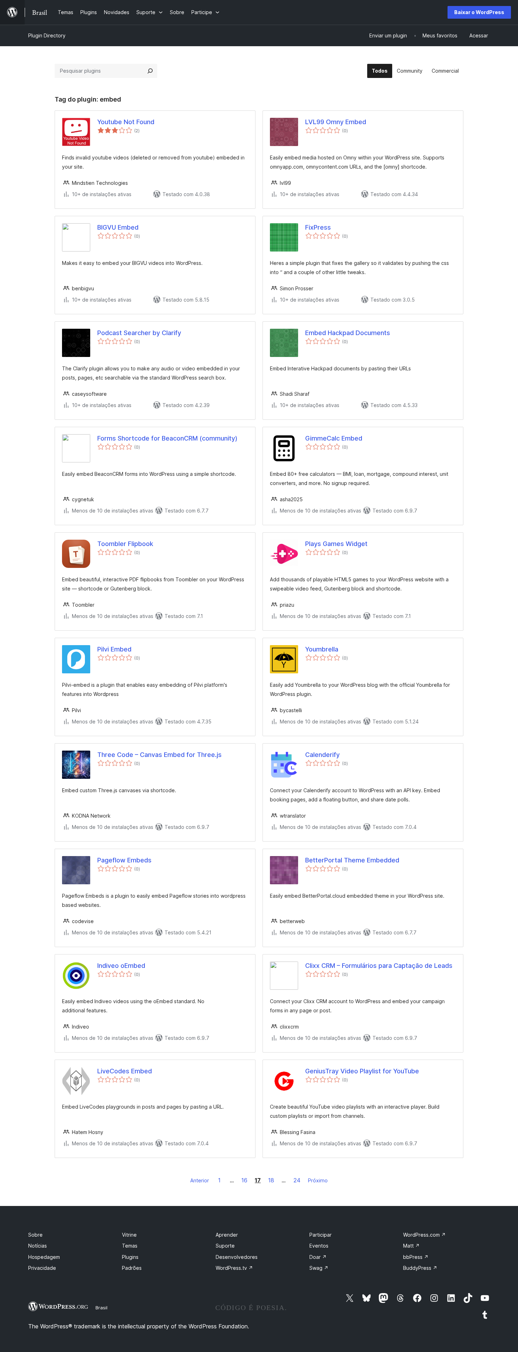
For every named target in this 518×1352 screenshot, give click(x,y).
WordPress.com (424, 1235)
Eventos (318, 1246)
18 (271, 1180)
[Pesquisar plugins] (150, 71)
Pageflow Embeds (124, 860)
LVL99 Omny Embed (335, 122)
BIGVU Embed (117, 227)
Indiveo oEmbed (121, 965)
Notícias (37, 1246)
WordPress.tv (234, 1268)
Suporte (225, 1246)
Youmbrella (321, 649)
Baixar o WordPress (479, 12)
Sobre (35, 1235)
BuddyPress (420, 1268)
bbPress (415, 1257)
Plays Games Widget (336, 543)
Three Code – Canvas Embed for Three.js (159, 754)
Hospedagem (44, 1257)
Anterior (199, 1180)
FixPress (318, 227)
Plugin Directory (47, 35)
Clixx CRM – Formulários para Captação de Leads (378, 965)
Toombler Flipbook (125, 543)
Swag (318, 1268)
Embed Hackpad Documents (347, 333)
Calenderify (322, 754)
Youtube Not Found (125, 122)
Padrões (132, 1268)
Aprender (227, 1235)
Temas (129, 1246)
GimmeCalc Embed (333, 438)
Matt (411, 1246)
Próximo (318, 1180)
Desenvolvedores (237, 1257)
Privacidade (42, 1268)
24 (297, 1180)
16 (244, 1180)
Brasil (101, 1307)
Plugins (130, 1257)
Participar (320, 1235)
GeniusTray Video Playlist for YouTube (362, 1071)
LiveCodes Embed (124, 1071)
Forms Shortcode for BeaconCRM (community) (167, 438)
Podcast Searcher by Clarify (139, 333)
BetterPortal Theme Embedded (352, 860)
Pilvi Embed (114, 649)
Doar (318, 1257)
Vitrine (129, 1235)
